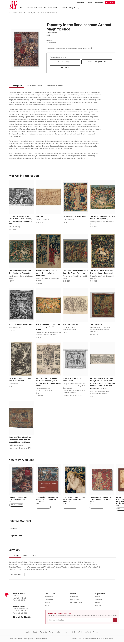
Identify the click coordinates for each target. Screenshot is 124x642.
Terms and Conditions (16, 638)
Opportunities (100, 594)
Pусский (96, 632)
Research (63, 8)
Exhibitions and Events (34, 8)
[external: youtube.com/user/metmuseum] (27, 617)
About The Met (50, 594)
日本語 (73, 632)
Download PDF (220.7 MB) (96, 62)
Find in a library (63, 62)
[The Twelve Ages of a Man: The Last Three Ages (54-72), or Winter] (48, 305)
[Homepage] (13, 5)
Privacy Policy (28, 638)
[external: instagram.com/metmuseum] (22, 617)
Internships (98, 605)
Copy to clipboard (15, 574)
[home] (10, 13)
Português (43, 632)
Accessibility (49, 599)
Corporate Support (76, 602)
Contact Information (41, 638)
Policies (47, 602)
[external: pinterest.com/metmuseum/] (19, 617)
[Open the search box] (78, 8)
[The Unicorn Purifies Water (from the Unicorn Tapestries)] (102, 197)
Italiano (59, 632)
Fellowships (99, 602)
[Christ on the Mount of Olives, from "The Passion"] (21, 359)
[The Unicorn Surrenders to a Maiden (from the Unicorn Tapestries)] (48, 251)
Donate (89, 2)
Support (73, 594)
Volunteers (98, 599)
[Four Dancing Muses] (75, 305)
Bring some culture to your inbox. (60, 613)
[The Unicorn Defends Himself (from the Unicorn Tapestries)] (21, 251)
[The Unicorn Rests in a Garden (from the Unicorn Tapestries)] (102, 251)
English (27, 632)
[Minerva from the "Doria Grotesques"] (75, 359)
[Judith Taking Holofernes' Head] (21, 305)
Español (35, 632)
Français (52, 632)
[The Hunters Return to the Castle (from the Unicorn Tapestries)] (75, 251)
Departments (49, 596)
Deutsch (66, 632)
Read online (65, 68)
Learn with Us (53, 8)
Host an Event (74, 599)
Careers (97, 596)
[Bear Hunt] (48, 197)
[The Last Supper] (102, 305)
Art (45, 8)
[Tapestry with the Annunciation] (75, 197)
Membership (99, 2)
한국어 (80, 632)
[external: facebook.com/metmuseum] (14, 617)
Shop (71, 8)
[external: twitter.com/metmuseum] (16, 617)
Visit (21, 8)
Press (47, 605)
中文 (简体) (87, 632)
